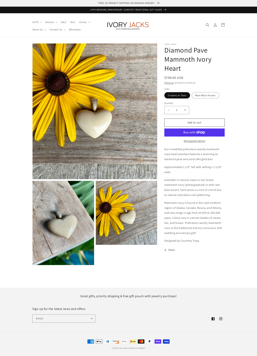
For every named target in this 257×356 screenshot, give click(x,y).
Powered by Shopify (136, 348)
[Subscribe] (91, 318)
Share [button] (171, 249)
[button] (36, 22)
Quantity (168, 103)
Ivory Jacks (123, 348)
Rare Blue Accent (205, 95)
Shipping (168, 82)
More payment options (194, 140)
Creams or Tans (177, 95)
